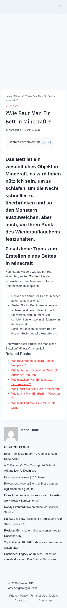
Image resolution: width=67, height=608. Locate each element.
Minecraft (11, 106)
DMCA (53, 595)
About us (20, 600)
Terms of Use (38, 595)
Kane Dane (15, 129)
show (46, 142)
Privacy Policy (18, 595)
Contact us (45, 600)
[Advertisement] (33, 49)
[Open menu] (60, 6)
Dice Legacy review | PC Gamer (24, 477)
